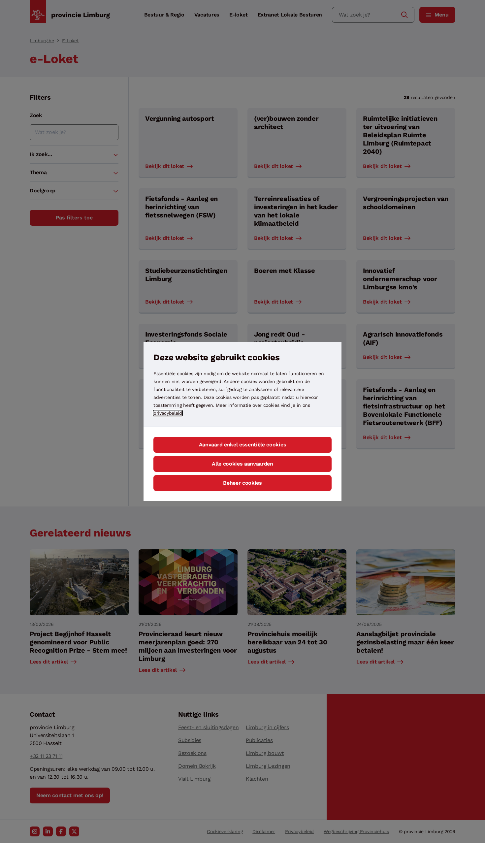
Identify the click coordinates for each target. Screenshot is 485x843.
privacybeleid (167, 413)
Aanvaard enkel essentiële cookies (242, 444)
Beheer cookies (242, 483)
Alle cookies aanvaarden (242, 464)
